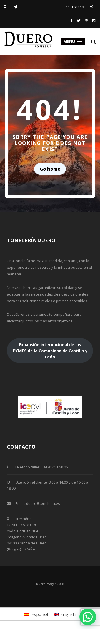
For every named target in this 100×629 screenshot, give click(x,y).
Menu (69, 41)
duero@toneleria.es (43, 503)
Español (78, 6)
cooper (29, 39)
